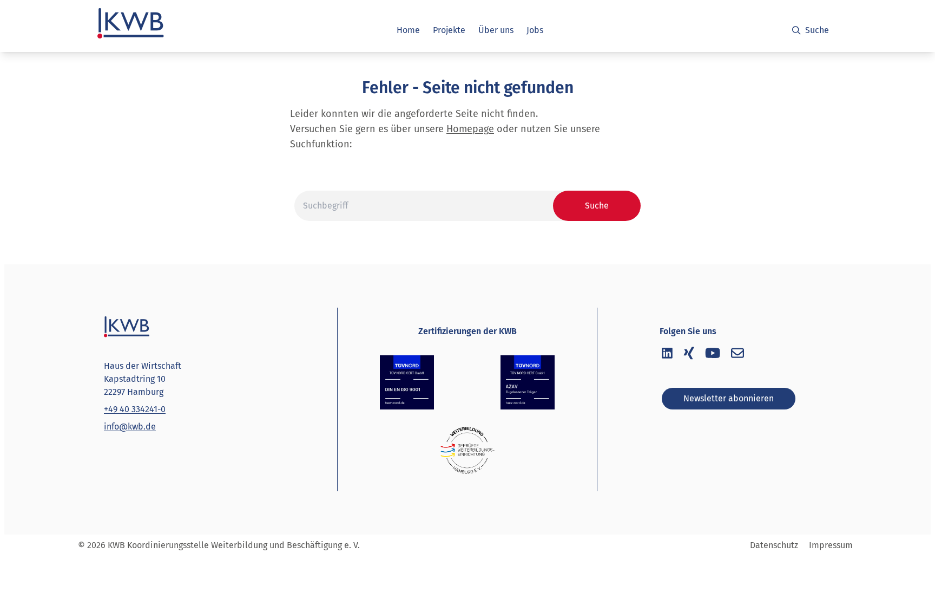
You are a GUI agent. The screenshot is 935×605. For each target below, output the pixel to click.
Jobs (534, 30)
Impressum (831, 545)
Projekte (449, 30)
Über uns (495, 30)
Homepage (470, 129)
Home (408, 30)
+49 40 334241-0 (135, 409)
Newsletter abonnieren (728, 398)
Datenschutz (774, 545)
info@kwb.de (130, 426)
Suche (817, 30)
